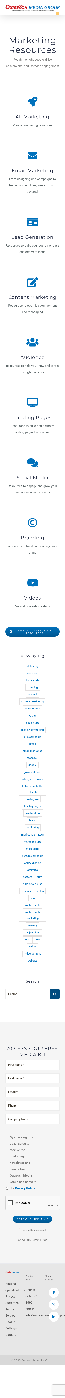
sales (40, 891)
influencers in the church (32, 789)
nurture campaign (32, 856)
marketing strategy (32, 834)
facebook (32, 758)
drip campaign (32, 737)
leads (32, 820)
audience (32, 673)
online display (32, 863)
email (32, 743)
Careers (10, 1334)
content (32, 694)
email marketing (32, 751)
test (27, 939)
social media (32, 905)
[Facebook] (54, 1293)
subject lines (32, 932)
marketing (33, 827)
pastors (27, 877)
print (39, 877)
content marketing (32, 701)
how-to (40, 779)
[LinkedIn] (54, 1317)
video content (32, 953)
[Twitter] (54, 1305)
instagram (33, 799)
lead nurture (32, 813)
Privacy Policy (25, 1188)
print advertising (32, 884)
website (32, 960)
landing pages (32, 806)
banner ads (32, 680)
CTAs (32, 715)
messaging (32, 848)
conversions (32, 708)
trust (37, 939)
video (32, 946)
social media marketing (32, 915)
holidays (26, 779)
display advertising (32, 729)
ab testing (32, 666)
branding (32, 687)
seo (32, 898)
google (32, 765)
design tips (32, 722)
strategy (32, 925)
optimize (32, 870)
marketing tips (32, 841)
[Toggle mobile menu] (58, 13)
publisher (26, 891)
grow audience (32, 772)
